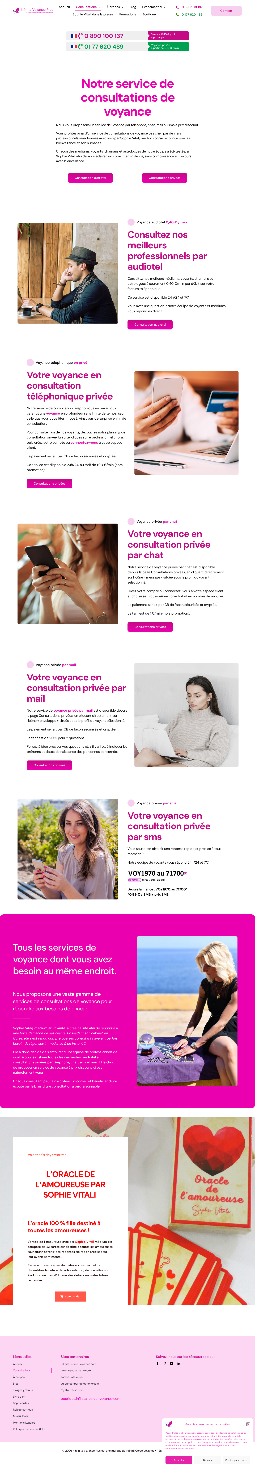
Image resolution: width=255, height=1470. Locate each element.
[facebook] (157, 1363)
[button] (248, 1424)
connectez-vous (84, 442)
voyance (53, 413)
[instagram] (164, 1363)
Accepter (179, 1460)
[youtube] (171, 1363)
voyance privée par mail (73, 710)
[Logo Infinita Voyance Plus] (33, 9)
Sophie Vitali (84, 1241)
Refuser (207, 1460)
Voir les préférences (236, 1460)
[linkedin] (178, 1363)
